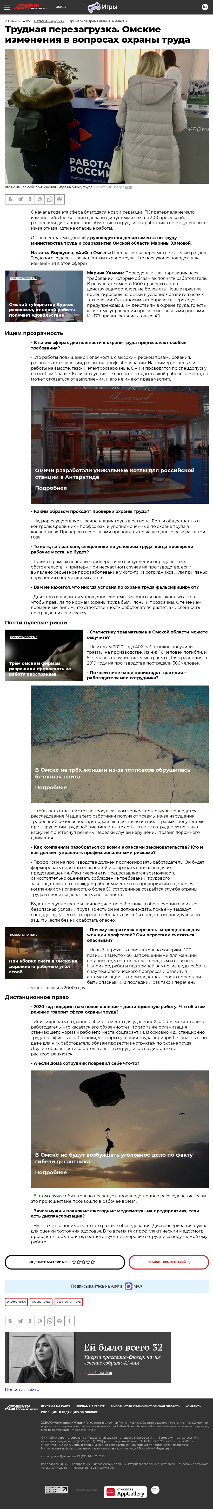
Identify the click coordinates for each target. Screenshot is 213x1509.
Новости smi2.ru (22, 1389)
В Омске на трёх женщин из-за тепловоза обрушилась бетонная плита (112, 773)
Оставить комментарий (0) (169, 1262)
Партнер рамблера (86, 1489)
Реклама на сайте (55, 1406)
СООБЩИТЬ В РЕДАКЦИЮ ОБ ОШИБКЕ (69, 1412)
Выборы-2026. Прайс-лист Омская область (145, 1406)
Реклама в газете (90, 1406)
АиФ (128, 187)
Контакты (193, 1406)
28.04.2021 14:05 (17, 21)
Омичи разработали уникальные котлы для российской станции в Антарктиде (115, 473)
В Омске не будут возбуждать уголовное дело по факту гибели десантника (114, 1158)
